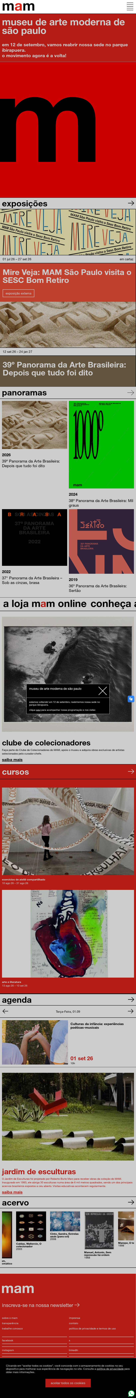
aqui (38, 709)
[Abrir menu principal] (130, 7)
